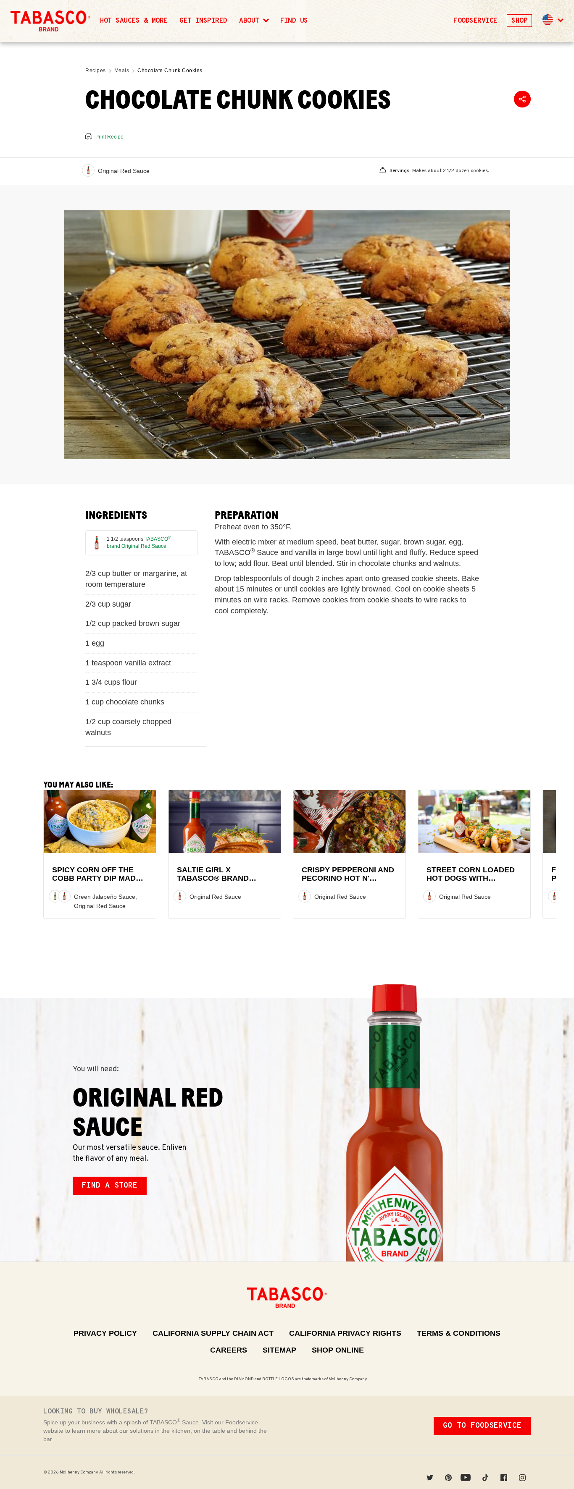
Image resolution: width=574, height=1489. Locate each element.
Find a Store (109, 1186)
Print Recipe (109, 137)
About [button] (251, 21)
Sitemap (279, 1350)
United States (548, 19)
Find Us (294, 21)
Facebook (503, 1472)
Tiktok (485, 1472)
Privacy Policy (105, 1333)
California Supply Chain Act (213, 1333)
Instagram (522, 1472)
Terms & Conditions (458, 1333)
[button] (552, 21)
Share (522, 99)
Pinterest (448, 1472)
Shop (519, 21)
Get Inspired (203, 21)
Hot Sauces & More (134, 21)
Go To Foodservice (482, 1426)
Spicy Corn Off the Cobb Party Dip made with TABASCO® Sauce (98, 878)
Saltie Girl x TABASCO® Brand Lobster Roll (213, 878)
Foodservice (475, 21)
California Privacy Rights (345, 1333)
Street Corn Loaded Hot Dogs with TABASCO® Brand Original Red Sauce (471, 883)
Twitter (429, 1472)
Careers (228, 1350)
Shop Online (338, 1350)
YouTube (466, 1472)
